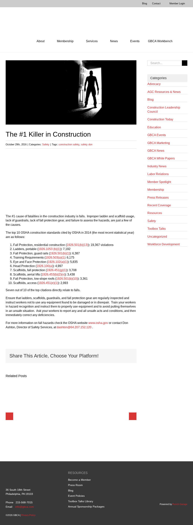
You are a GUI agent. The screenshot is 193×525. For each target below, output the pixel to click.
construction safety (69, 144)
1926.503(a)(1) (55, 257)
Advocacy (154, 84)
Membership (155, 189)
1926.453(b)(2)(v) (53, 274)
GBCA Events (156, 135)
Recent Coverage (159, 205)
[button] (182, 41)
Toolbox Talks (156, 228)
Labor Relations (158, 174)
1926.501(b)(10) (67, 278)
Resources (154, 213)
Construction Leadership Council (163, 109)
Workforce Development (163, 244)
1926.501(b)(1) (60, 253)
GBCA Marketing (158, 143)
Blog (150, 99)
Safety (45, 144)
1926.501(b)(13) (77, 244)
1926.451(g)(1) (57, 270)
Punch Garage (179, 504)
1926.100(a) (45, 266)
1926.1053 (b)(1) (49, 249)
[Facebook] (164, 473)
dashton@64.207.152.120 (74, 327)
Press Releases (158, 197)
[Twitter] (178, 473)
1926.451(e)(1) (48, 283)
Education (154, 127)
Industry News (156, 166)
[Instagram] (185, 473)
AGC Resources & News (164, 91)
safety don (86, 144)
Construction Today (160, 119)
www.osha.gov (98, 322)
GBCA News (155, 150)
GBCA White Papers (161, 158)
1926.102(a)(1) (58, 261)
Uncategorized (157, 236)
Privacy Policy (28, 515)
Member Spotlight (159, 182)
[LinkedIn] (171, 473)
